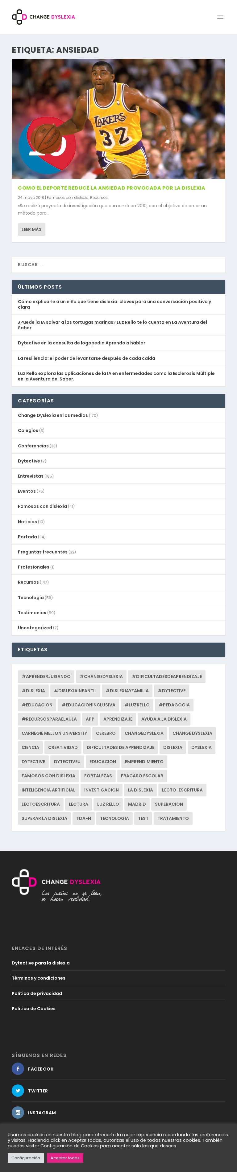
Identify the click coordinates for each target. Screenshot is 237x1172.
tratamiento (173, 818)
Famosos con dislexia (68, 197)
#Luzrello (137, 705)
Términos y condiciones (38, 978)
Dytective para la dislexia (41, 963)
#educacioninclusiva (88, 705)
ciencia (30, 747)
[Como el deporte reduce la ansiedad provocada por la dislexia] (118, 119)
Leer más (32, 229)
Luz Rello (108, 804)
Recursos (99, 197)
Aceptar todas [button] (65, 1158)
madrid (137, 804)
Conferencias (33, 446)
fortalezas (98, 776)
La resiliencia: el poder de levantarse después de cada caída (86, 358)
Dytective (29, 461)
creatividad (63, 747)
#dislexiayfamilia (127, 691)
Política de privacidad (37, 993)
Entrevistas (31, 476)
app (90, 719)
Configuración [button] (25, 1158)
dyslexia (201, 747)
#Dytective (171, 691)
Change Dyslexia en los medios (53, 415)
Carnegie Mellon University (54, 733)
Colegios (28, 430)
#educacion (37, 705)
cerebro (106, 733)
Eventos (27, 491)
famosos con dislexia (48, 776)
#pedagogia (174, 705)
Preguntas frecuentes (43, 552)
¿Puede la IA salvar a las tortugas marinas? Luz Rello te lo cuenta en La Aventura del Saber (112, 325)
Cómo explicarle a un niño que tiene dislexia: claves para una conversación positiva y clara (114, 304)
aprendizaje (117, 719)
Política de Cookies (34, 1008)
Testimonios (32, 613)
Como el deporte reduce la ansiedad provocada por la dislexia (111, 187)
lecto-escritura (182, 790)
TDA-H (83, 818)
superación (169, 804)
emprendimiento (144, 762)
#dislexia (33, 691)
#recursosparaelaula (49, 719)
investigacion (101, 790)
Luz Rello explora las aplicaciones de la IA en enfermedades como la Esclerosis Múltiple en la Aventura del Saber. (116, 376)
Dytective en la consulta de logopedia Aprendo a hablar (81, 343)
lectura (78, 804)
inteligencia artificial (48, 790)
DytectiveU (67, 762)
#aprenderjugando (46, 676)
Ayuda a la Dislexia (164, 719)
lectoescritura (41, 804)
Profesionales (33, 567)
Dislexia (172, 747)
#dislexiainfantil (75, 691)
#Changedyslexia (101, 676)
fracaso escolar (142, 776)
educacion (102, 762)
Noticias (27, 522)
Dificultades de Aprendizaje (120, 747)
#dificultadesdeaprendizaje (167, 676)
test (143, 818)
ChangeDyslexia (144, 733)
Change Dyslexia (192, 733)
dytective (33, 762)
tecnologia (114, 818)
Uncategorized (35, 628)
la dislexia (140, 790)
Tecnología (31, 597)
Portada (27, 537)
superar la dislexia (44, 818)
